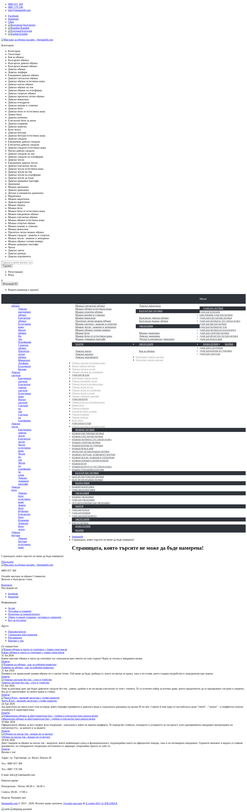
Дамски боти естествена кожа (24, 498)
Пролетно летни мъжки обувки (93, 321)
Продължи (7, 561)
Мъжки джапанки (149, 333)
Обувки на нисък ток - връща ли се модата (25, 737)
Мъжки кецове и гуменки (90, 314)
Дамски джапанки (149, 336)
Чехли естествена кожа (24, 447)
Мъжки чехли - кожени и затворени (95, 327)
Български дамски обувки (154, 318)
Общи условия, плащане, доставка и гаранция (34, 617)
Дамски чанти (83, 351)
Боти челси (21, 528)
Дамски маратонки (150, 305)
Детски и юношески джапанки (156, 339)
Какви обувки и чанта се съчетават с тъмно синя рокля (32, 652)
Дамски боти (15, 488)
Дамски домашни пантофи (23, 481)
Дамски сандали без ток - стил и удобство (25, 682)
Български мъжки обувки (153, 321)
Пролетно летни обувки (23, 354)
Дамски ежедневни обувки (24, 311)
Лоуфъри (23, 363)
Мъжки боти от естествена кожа (93, 336)
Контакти (6, 585)
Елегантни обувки (24, 319)
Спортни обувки (23, 347)
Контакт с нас (16, 640)
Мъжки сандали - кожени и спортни (96, 324)
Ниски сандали (22, 401)
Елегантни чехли (24, 440)
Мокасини (24, 360)
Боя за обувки (147, 351)
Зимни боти (22, 507)
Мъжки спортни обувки (89, 311)
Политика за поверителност (24, 614)
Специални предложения (22, 634)
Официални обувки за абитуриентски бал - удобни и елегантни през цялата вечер (48, 718)
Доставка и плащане (19, 611)
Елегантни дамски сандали (24, 387)
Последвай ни (9, 588)
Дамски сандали (16, 374)
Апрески (23, 523)
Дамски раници (84, 354)
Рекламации (15, 637)
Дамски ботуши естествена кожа (24, 543)
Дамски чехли (15, 425)
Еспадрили (24, 366)
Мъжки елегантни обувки (90, 305)
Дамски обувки (15, 304)
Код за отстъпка (17, 620)
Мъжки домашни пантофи (90, 339)
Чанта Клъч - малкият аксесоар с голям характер (29, 700)
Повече (5, 661)
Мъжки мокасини (85, 318)
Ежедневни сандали (24, 380)
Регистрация (15, 271)
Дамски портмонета (86, 357)
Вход (11, 274)
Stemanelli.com (9, 803)
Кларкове (23, 520)
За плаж (21, 473)
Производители (17, 631)
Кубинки (23, 511)
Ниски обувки (22, 331)
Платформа (24, 342)
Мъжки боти (82, 333)
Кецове (22, 369)
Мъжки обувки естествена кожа (93, 308)
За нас (11, 608)
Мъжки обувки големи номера (92, 330)
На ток (20, 337)
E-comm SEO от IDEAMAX (101, 803)
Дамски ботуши (15, 534)
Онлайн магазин (72, 803)
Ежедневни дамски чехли (24, 432)
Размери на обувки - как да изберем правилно (27, 667)
